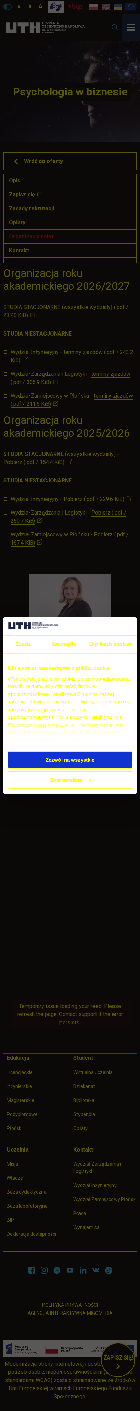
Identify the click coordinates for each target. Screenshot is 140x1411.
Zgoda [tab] (23, 644)
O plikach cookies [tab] (110, 644)
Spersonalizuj (66, 780)
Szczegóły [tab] (64, 644)
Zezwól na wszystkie (70, 760)
